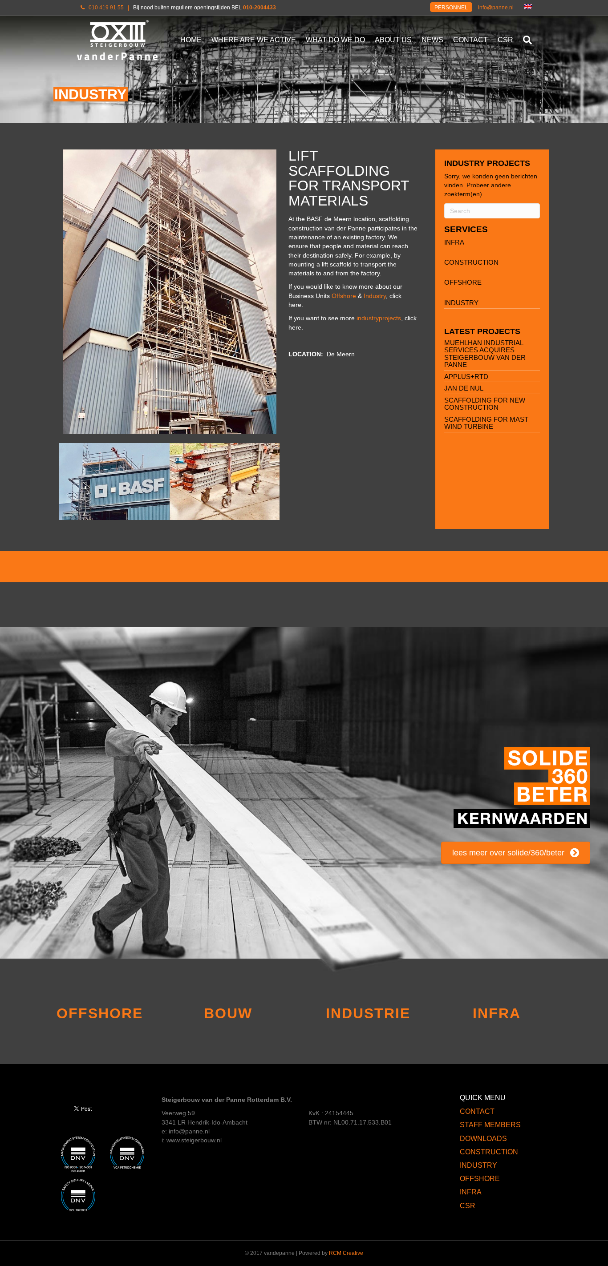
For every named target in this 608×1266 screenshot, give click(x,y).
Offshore (344, 295)
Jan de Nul (463, 388)
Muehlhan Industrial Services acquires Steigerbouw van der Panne (485, 354)
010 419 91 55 (106, 7)
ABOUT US (393, 40)
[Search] (525, 40)
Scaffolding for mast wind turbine (486, 423)
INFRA (454, 242)
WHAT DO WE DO (335, 40)
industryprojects (379, 318)
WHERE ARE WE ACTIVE (253, 40)
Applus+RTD (466, 376)
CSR (505, 40)
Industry (375, 295)
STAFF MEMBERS (490, 1125)
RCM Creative (346, 1253)
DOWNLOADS (483, 1138)
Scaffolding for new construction (484, 403)
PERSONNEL (451, 7)
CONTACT (470, 40)
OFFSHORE (463, 282)
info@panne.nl (496, 7)
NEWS (432, 40)
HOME (191, 40)
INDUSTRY (461, 302)
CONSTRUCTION (471, 262)
